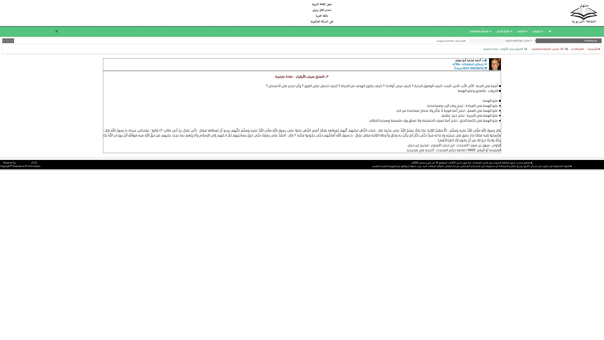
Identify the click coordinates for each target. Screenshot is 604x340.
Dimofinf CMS (23, 163)
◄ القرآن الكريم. (504, 31)
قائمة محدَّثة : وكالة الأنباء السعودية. (451, 41)
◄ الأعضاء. (522, 31)
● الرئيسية (594, 49)
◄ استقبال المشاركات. (480, 31)
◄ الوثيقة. (537, 31)
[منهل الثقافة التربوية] (454, 13)
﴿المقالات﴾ (577, 49)
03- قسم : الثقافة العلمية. (547, 49)
